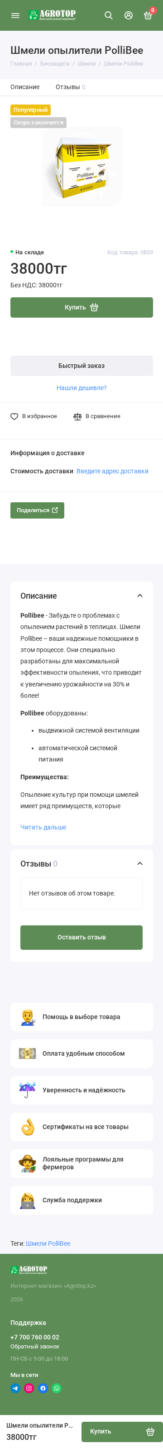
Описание (24, 87)
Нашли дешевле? (82, 387)
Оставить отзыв (82, 937)
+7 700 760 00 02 (34, 1337)
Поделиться (33, 510)
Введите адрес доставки (113, 471)
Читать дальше (43, 827)
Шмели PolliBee (48, 1244)
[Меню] (15, 15)
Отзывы (71, 87)
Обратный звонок (34, 1346)
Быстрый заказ (81, 366)
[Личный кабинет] (129, 15)
